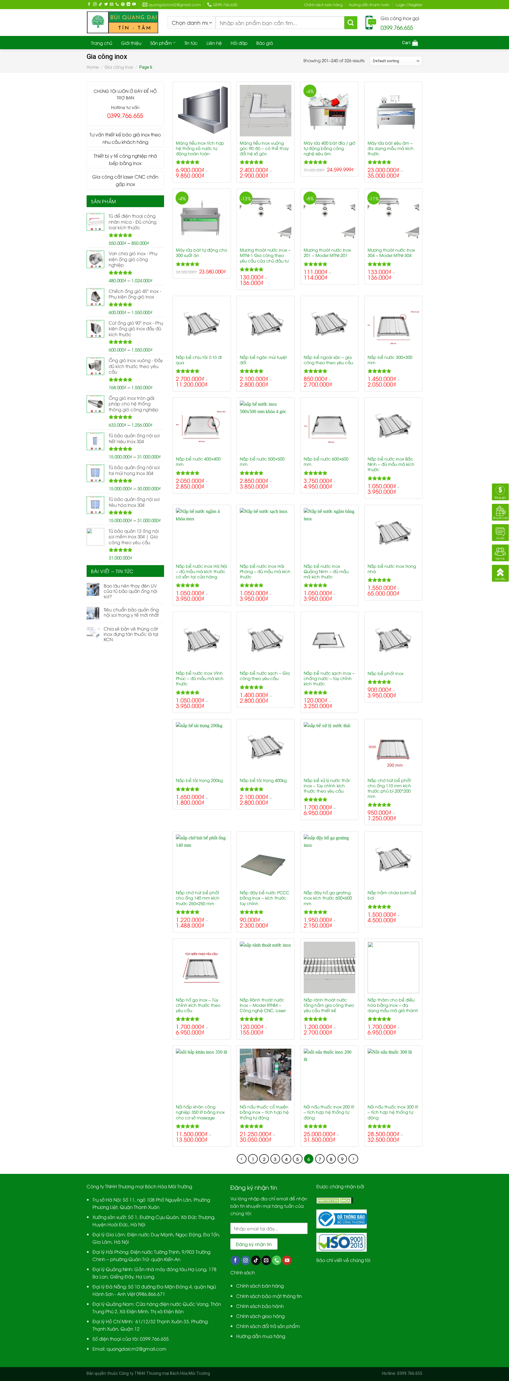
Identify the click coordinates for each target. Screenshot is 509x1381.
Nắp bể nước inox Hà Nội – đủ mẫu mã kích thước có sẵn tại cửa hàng (201, 571)
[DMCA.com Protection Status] (334, 1199)
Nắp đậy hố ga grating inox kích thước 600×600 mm (328, 898)
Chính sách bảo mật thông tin (269, 1296)
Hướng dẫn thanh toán (369, 4)
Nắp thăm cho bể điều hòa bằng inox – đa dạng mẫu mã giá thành (393, 1005)
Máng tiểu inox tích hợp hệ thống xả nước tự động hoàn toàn (200, 148)
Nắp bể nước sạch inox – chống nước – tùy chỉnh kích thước (329, 678)
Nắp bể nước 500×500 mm (262, 461)
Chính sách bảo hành (260, 1306)
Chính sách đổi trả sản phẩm (268, 1326)
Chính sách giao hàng (260, 1316)
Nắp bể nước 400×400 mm (198, 461)
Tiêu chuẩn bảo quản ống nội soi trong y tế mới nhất (131, 612)
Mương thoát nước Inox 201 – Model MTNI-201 (327, 252)
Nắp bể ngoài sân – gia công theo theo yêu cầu (328, 359)
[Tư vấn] (500, 532)
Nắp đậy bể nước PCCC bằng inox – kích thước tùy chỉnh (264, 898)
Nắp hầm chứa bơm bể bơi (392, 895)
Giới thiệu (131, 43)
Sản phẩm (161, 43)
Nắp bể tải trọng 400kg (263, 780)
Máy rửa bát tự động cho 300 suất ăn (201, 252)
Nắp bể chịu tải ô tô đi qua (199, 359)
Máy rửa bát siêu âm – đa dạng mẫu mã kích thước (391, 148)
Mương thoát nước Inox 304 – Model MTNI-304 (391, 252)
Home (93, 67)
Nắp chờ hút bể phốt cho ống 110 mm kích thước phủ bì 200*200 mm (389, 788)
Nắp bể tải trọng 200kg (199, 780)
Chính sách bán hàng (323, 4)
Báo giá (264, 43)
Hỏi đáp (239, 43)
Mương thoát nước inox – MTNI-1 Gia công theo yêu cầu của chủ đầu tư (265, 255)
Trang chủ (101, 43)
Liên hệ (214, 43)
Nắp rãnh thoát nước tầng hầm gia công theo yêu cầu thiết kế (329, 1005)
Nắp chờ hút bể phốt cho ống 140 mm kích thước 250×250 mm (197, 898)
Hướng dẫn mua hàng (260, 1336)
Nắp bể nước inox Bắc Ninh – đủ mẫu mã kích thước (391, 464)
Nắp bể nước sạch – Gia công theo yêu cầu (265, 675)
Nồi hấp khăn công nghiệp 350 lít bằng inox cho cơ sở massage (200, 1112)
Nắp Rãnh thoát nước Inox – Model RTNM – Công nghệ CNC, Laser (263, 1005)
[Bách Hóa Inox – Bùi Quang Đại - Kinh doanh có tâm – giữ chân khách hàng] (123, 22)
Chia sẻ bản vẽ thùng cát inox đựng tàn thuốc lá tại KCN (131, 634)
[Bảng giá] (500, 491)
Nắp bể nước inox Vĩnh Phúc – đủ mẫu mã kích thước (200, 678)
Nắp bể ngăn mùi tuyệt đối (263, 359)
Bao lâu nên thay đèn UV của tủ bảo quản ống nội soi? (130, 591)
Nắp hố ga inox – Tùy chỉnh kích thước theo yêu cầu (198, 1005)
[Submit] (350, 22)
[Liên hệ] (500, 552)
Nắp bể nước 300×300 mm (390, 359)
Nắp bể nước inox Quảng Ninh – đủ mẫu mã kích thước (326, 571)
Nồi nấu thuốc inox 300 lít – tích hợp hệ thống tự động (393, 1112)
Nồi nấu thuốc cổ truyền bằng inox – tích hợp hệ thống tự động (264, 1112)
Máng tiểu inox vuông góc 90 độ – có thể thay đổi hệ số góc (264, 148)
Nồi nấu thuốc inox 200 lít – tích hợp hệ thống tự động (329, 1112)
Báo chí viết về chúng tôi (343, 1260)
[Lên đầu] (500, 572)
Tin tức (191, 43)
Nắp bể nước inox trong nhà (392, 568)
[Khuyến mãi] (500, 511)
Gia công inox (119, 67)
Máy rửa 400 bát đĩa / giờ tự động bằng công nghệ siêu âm (329, 148)
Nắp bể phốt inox (386, 673)
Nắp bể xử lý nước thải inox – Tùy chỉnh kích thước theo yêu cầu (327, 785)
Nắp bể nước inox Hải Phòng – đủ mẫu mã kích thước (265, 571)
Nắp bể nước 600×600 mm (326, 461)
